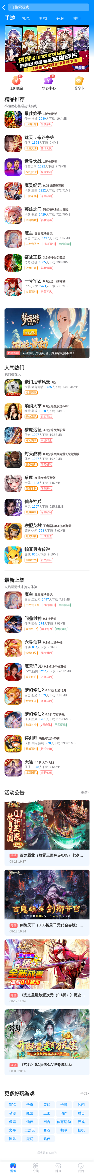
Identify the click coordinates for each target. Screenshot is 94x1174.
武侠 (46, 1139)
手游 (10, 18)
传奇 (29, 1105)
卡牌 (63, 1105)
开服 (60, 18)
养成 (81, 1122)
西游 (46, 1130)
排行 (77, 18)
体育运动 (64, 1122)
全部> (84, 1093)
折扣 (43, 18)
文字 (12, 1130)
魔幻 (29, 1139)
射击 (81, 1113)
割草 (63, 1130)
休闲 (81, 1105)
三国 (46, 1113)
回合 (46, 1122)
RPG (12, 1105)
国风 (12, 1139)
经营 (29, 1113)
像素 (12, 1122)
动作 (63, 1113)
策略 (46, 1105)
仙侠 (29, 1122)
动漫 (12, 1113)
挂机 (81, 1130)
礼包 (26, 18)
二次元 (30, 1130)
